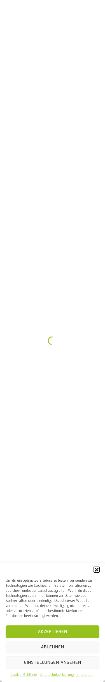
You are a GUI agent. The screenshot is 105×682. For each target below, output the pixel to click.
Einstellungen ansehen (52, 662)
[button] (96, 569)
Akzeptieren (52, 631)
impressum (85, 674)
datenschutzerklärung (57, 674)
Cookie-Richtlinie (24, 674)
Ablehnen (52, 647)
